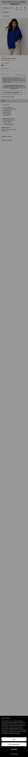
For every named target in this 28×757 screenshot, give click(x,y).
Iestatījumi (14, 749)
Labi (14, 739)
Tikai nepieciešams (14, 744)
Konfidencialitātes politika (14, 733)
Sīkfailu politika (4, 733)
